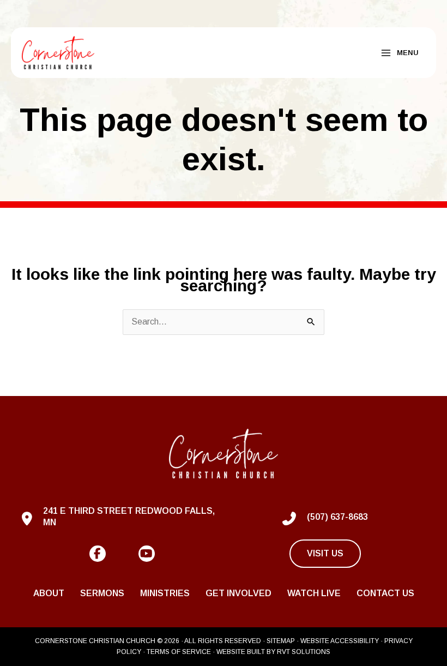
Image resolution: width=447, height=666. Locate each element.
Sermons (102, 593)
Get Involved (238, 593)
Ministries (165, 593)
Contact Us (385, 593)
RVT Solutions (303, 652)
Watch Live (314, 593)
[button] (97, 553)
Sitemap (281, 641)
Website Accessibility (339, 641)
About (48, 593)
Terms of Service (179, 652)
